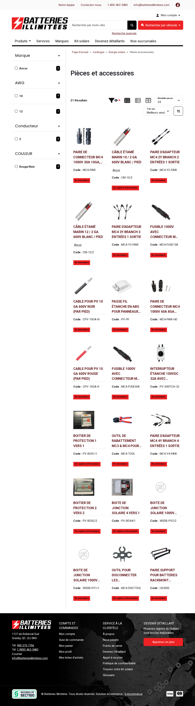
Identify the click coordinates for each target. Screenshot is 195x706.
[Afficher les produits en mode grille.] (127, 100)
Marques (62, 41)
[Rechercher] (132, 25)
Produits (21, 41)
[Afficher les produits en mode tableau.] (148, 100)
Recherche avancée (124, 33)
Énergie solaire (117, 52)
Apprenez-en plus (163, 642)
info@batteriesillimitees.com (151, 5)
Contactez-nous (91, 5)
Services (43, 41)
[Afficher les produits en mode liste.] (137, 100)
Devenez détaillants (110, 41)
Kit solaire (81, 41)
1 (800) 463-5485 (27, 649)
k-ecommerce (133, 694)
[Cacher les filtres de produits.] (115, 100)
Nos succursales (143, 41)
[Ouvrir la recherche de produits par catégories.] (160, 25)
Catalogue (98, 52)
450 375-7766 (25, 645)
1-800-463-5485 (117, 5)
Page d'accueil (80, 52)
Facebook (178, 5)
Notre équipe (67, 5)
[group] (160, 25)
